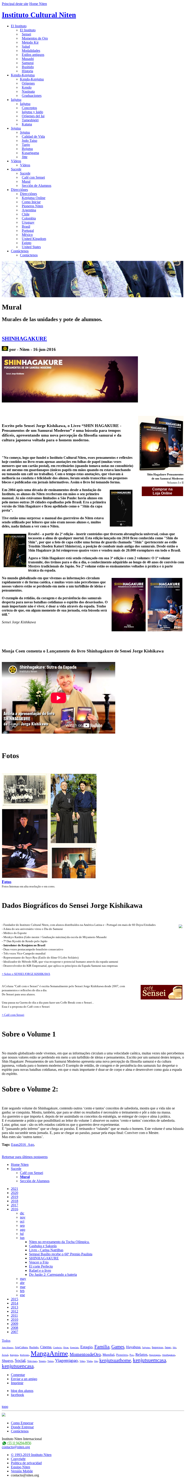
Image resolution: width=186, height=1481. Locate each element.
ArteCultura (21, 1347)
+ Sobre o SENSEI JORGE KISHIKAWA (26, 974)
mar (22, 1287)
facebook (17, 1395)
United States (31, 247)
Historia (27, 71)
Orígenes (28, 83)
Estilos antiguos (33, 55)
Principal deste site (15, 4)
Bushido (28, 67)
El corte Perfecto (41, 1266)
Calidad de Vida (33, 136)
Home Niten (38, 4)
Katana (27, 124)
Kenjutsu (14, 1355)
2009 (14, 1324)
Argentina (29, 210)
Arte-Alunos (7, 1347)
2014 (14, 1303)
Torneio (42, 1361)
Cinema (45, 1347)
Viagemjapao (66, 1360)
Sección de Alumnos (36, 185)
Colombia (29, 218)
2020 (14, 1193)
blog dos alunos (22, 1391)
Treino (50, 1361)
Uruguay (28, 222)
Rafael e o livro (40, 1270)
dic (22, 1213)
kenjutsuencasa (18, 1366)
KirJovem (24, 1355)
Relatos (141, 1354)
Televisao (32, 1361)
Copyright (18, 1459)
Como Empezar (22, 1423)
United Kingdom (34, 239)
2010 (14, 1319)
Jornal (5, 1355)
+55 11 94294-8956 (19, 1443)
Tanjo (26, 145)
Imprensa (157, 1347)
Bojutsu (27, 149)
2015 (14, 1299)
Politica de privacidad (26, 1463)
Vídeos (16, 161)
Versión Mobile (22, 1471)
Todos (6, 1340)
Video (82, 1361)
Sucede (16, 169)
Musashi (28, 59)
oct (22, 1221)
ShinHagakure (168, 1355)
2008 (14, 1328)
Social (20, 1360)
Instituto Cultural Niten (39, 15)
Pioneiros (122, 1354)
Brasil (26, 226)
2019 (14, 1197)
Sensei (26, 34)
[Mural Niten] (5, 349)
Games (117, 1346)
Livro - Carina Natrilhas (46, 1250)
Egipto (26, 243)
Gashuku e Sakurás (43, 1246)
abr (22, 1283)
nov (22, 1217)
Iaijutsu (16, 100)
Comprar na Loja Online (162, 491)
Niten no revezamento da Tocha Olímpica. (59, 1242)
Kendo (27, 87)
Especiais (74, 1347)
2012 (14, 1311)
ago (22, 1229)
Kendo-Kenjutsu (23, 75)
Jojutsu (16, 128)
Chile (25, 214)
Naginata (28, 91)
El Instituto (19, 26)
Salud (26, 46)
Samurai (28, 63)
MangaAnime (49, 1353)
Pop (132, 1355)
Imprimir (17, 1383)
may (23, 1279)
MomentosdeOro (85, 1354)
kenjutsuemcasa (149, 1360)
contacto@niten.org (16, 1447)
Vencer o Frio (39, 1262)
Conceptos (29, 108)
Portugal (28, 230)
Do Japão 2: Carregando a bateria (53, 1274)
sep (22, 1225)
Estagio (86, 1347)
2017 (14, 1205)
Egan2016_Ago (22, 1144)
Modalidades (31, 50)
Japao (168, 1347)
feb (22, 1291)
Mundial (108, 1354)
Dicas (65, 1347)
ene (22, 1295)
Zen (96, 1361)
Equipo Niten (20, 1467)
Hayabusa (133, 1347)
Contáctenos (20, 251)
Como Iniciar (31, 202)
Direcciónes (19, 190)
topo (5, 1407)
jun (22, 1238)
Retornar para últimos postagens (25, 1157)
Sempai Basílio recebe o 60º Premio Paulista (60, 1254)
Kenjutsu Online (33, 198)
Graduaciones (32, 95)
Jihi (174, 1347)
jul (22, 1234)
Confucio (57, 1347)
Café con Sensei (33, 177)
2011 (14, 1315)
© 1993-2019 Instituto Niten (31, 1455)
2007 (14, 1332)
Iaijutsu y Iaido (32, 112)
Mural (26, 181)
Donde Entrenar (22, 1427)
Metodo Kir (30, 42)
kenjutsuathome (115, 1360)
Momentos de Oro (35, 38)
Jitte (24, 157)
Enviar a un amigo (24, 1379)
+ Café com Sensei (13, 1014)
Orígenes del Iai (33, 116)
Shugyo (7, 1361)
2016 (14, 1209)
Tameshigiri (30, 120)
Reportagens (154, 1355)
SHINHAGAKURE (24, 339)
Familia (102, 1346)
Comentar (18, 1375)
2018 (14, 1201)
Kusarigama (30, 153)
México (27, 235)
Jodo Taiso (29, 140)
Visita (89, 1361)
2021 (14, 1189)
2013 (14, 1307)
